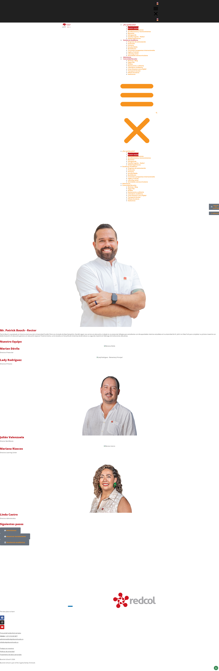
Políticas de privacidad (7, 651)
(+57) (7, 636)
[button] (155, 11)
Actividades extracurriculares (138, 55)
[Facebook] (2, 617)
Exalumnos (131, 74)
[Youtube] (2, 627)
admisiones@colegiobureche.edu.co (11, 639)
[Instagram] (2, 622)
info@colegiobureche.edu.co (9, 642)
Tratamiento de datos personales (11, 655)
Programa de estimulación (137, 42)
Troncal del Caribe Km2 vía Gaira (10, 633)
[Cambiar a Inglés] (157, 2)
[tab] (216, 668)
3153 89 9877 (13, 636)
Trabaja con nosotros (7, 648)
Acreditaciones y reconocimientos (139, 32)
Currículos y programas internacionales (141, 50)
